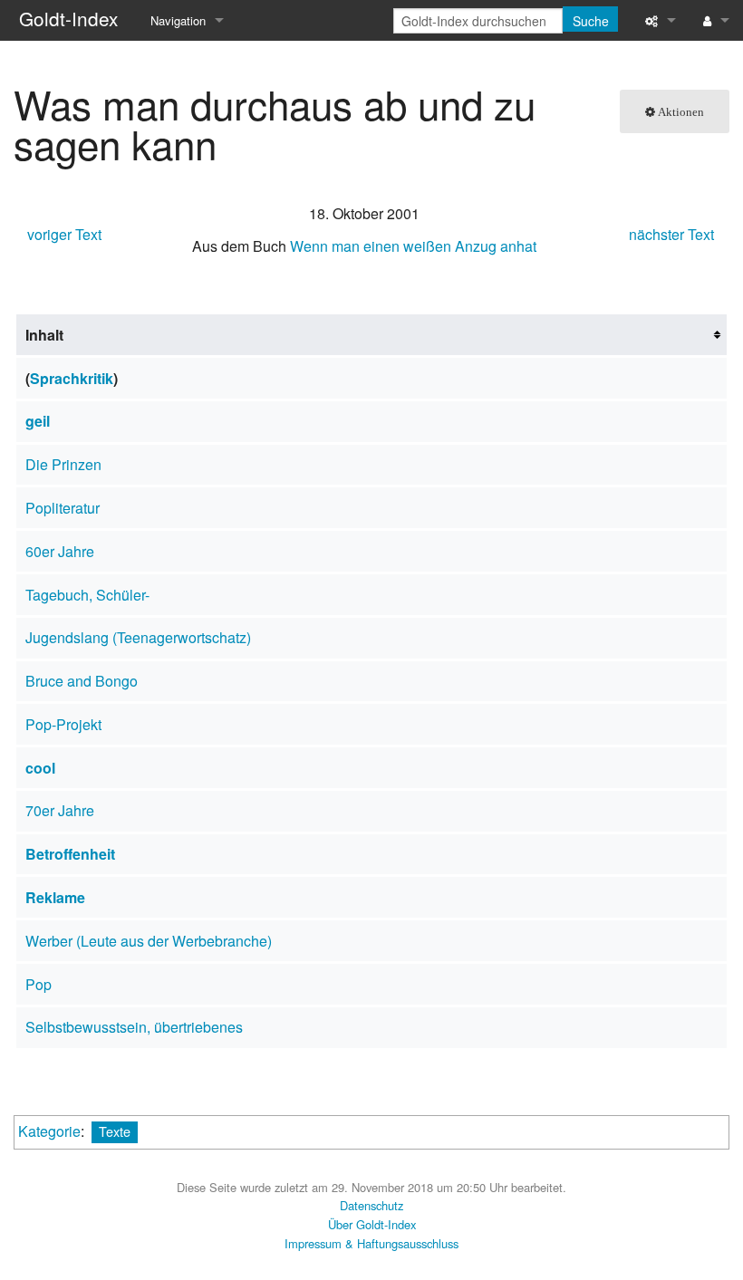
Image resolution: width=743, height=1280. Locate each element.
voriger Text (64, 234)
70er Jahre (59, 810)
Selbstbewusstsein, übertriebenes (134, 1026)
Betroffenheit (70, 853)
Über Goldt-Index (372, 1224)
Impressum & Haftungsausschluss (371, 1243)
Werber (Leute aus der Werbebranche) (148, 940)
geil (37, 420)
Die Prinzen (63, 464)
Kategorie (49, 1131)
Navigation (178, 20)
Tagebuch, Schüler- (87, 594)
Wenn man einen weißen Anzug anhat (413, 246)
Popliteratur (62, 507)
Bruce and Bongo (81, 680)
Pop (38, 984)
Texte (114, 1130)
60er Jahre (59, 551)
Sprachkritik (71, 378)
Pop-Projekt (63, 724)
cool (40, 767)
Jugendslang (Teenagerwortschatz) (138, 637)
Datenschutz (371, 1205)
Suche (591, 21)
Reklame (55, 897)
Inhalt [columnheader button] (44, 334)
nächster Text (671, 234)
